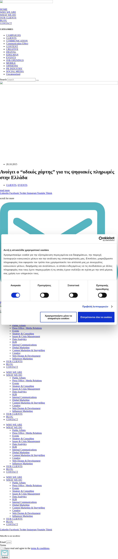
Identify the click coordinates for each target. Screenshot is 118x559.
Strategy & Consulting (23, 333)
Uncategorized (13, 74)
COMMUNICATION (17, 40)
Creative (16, 353)
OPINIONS (12, 65)
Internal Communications (24, 344)
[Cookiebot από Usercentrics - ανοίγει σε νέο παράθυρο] (101, 239)
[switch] (44, 295)
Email (3, 542)
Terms (3, 545)
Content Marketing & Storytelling (28, 350)
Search (3, 79)
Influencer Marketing (22, 358)
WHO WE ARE (8, 12)
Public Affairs (19, 325)
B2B (14, 342)
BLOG (3, 20)
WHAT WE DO (14, 375)
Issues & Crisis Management (26, 336)
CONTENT (12, 46)
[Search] (37, 80)
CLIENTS (11, 38)
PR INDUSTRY (14, 68)
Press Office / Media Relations (27, 328)
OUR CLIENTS (8, 17)
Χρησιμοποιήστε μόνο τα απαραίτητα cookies (58, 317)
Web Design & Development (26, 356)
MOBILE (11, 63)
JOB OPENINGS (15, 60)
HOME (3, 9)
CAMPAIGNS (13, 35)
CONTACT (6, 23)
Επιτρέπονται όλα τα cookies (96, 317)
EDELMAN (12, 54)
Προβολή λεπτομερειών (95, 306)
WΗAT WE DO (8, 15)
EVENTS (11, 57)
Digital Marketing (21, 347)
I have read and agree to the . (27, 548)
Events (15, 331)
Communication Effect (17, 43)
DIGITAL (11, 52)
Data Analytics (19, 339)
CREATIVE (12, 49)
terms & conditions (40, 548)
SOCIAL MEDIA (15, 71)
